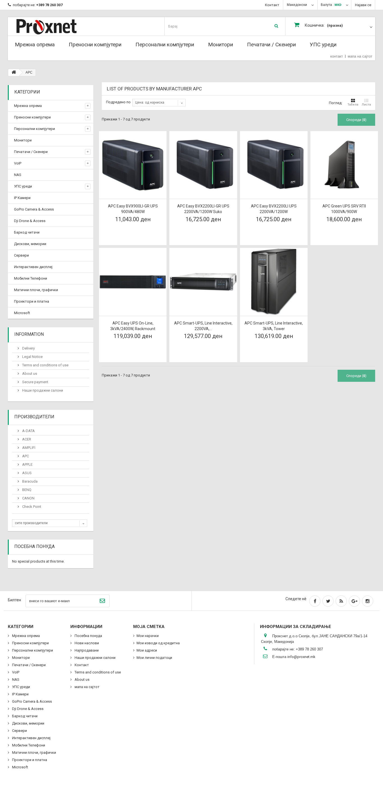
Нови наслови (86, 643)
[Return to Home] (13, 72)
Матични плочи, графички (36, 290)
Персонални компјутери (164, 44)
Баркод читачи (27, 232)
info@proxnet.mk (301, 657)
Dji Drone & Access (29, 221)
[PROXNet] (57, 26)
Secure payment (34, 382)
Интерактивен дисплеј (33, 267)
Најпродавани (86, 650)
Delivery (28, 348)
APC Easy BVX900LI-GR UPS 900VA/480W (133, 209)
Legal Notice (32, 357)
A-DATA (28, 431)
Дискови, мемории (30, 244)
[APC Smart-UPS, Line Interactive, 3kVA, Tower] (274, 282)
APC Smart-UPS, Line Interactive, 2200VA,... (203, 326)
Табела (352, 104)
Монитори (220, 44)
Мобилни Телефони (30, 278)
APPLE (27, 464)
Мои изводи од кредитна (158, 643)
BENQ (26, 490)
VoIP (17, 163)
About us (29, 373)
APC (25, 456)
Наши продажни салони (42, 390)
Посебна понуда (34, 546)
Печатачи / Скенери (271, 44)
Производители (34, 416)
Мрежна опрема (35, 44)
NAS (17, 175)
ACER (26, 439)
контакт (336, 56)
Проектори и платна (31, 301)
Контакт (272, 5)
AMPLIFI (28, 448)
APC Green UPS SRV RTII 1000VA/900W (344, 209)
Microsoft (22, 313)
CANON (27, 498)
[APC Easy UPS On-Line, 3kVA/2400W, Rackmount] (133, 282)
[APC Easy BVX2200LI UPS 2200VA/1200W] (274, 165)
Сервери (21, 255)
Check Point (31, 506)
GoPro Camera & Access (34, 209)
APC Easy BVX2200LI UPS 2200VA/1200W (274, 209)
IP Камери (22, 198)
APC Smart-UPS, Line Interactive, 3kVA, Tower (273, 326)
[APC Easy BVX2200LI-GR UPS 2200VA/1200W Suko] (203, 165)
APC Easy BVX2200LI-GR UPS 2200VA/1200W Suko (203, 209)
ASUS (26, 473)
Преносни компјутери (95, 44)
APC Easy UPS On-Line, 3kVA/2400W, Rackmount (132, 326)
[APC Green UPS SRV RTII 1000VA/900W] (344, 165)
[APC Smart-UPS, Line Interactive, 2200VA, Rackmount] (203, 282)
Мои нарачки (148, 636)
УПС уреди (323, 44)
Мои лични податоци (154, 658)
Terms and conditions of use (44, 365)
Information (29, 334)
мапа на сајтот (360, 56)
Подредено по (118, 102)
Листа (366, 104)
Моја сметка (149, 626)
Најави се (363, 5)
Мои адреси (147, 650)
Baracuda (29, 481)
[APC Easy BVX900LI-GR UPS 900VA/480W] (133, 165)
